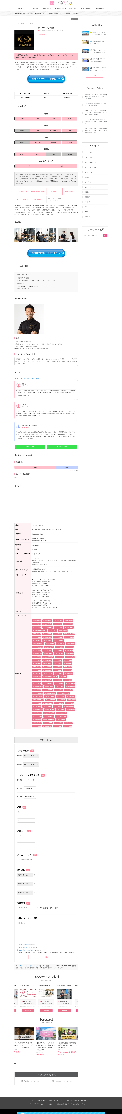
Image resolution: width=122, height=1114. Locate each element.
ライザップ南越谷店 (70, 683)
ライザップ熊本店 (37, 624)
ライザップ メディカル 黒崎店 (39, 630)
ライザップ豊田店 (47, 660)
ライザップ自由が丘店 (61, 712)
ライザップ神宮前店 (37, 722)
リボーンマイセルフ (90, 187)
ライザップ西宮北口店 (38, 647)
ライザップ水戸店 (68, 670)
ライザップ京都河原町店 (38, 643)
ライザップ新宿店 (37, 719)
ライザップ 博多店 (69, 627)
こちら (53, 968)
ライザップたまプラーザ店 (63, 693)
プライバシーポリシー (25, 947)
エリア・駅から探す (90, 167)
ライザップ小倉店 (52, 630)
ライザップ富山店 (47, 670)
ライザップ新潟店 (57, 670)
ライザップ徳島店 (47, 633)
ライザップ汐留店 (47, 706)
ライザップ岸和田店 (57, 650)
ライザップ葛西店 (68, 680)
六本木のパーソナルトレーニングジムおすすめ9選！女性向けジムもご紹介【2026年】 (96, 97)
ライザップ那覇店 (47, 620)
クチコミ (46, 97)
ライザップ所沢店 (37, 683)
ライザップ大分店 (47, 624)
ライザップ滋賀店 (37, 640)
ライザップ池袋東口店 (38, 709)
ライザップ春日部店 (58, 683)
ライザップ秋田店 (37, 726)
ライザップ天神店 (58, 627)
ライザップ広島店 (37, 637)
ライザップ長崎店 (57, 624)
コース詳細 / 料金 (67, 93)
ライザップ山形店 (58, 722)
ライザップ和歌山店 (57, 637)
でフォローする (31, 1081)
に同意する (27, 944)
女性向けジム (42, 1054)
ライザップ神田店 (37, 706)
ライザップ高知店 (63, 630)
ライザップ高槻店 (59, 647)
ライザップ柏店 (62, 676)
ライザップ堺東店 (69, 650)
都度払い (87, 216)
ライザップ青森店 (57, 726)
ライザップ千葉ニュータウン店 (50, 676)
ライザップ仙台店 (69, 722)
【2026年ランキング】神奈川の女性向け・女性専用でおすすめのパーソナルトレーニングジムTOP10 (45, 1046)
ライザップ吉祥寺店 (50, 699)
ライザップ (74, 8)
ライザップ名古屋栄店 (48, 656)
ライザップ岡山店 (47, 637)
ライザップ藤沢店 (37, 689)
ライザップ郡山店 (48, 722)
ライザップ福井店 (68, 666)
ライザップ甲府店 (57, 666)
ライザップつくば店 (47, 673)
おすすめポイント (25, 93)
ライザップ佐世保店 (68, 624)
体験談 (18, 1052)
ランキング (48, 8)
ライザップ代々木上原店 (48, 719)
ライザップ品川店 (71, 709)
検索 (105, 235)
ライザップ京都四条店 (58, 640)
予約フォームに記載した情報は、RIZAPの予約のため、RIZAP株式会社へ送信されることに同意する (46, 953)
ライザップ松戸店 (37, 680)
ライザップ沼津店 (47, 663)
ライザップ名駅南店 (70, 656)
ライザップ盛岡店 (47, 726)
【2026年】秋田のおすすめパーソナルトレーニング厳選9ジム (95, 104)
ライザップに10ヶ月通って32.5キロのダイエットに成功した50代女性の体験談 (23, 1045)
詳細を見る (28, 1010)
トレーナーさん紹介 (25, 97)
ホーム (22, 8)
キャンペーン (88, 172)
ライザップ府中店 (61, 699)
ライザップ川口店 (59, 686)
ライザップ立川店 (60, 696)
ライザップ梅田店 (70, 653)
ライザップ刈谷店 (37, 660)
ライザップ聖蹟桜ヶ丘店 (38, 699)
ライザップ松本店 (37, 666)
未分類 (87, 212)
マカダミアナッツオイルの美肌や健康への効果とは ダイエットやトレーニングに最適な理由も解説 (96, 130)
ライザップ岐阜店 (68, 663)
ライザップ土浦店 (37, 673)
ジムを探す (34, 8)
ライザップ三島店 (57, 663)
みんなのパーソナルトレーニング (28, 966)
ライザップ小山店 (69, 673)
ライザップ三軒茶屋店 (49, 712)
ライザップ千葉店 (47, 680)
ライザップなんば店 (58, 653)
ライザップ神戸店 (71, 643)
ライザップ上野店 (70, 703)
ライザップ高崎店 (37, 676)
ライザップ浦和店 (49, 686)
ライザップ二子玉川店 (38, 696)
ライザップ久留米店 (47, 627)
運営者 (50, 1100)
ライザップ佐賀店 (37, 627)
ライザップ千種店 (37, 656)
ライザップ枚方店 (70, 647)
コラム (87, 177)
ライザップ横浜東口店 (50, 693)
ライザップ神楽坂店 (48, 716)
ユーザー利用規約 (24, 944)
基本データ (67, 97)
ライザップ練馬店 (37, 703)
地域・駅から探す (42, 1100)
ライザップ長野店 (47, 666)
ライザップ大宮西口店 (38, 686)
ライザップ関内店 (69, 689)
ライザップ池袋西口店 (69, 706)
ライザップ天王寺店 (37, 653)
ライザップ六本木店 (37, 712)
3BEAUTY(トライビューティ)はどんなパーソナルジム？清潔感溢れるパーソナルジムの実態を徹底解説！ (96, 112)
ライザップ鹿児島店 (57, 620)
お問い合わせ (84, 1100)
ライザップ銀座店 (57, 706)
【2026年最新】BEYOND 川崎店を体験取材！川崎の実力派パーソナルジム (67, 1045)
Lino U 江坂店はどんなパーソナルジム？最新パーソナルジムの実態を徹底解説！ (96, 121)
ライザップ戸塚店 (58, 689)
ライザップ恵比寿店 (60, 719)
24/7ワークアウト (87, 8)
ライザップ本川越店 (47, 683)
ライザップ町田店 (71, 696)
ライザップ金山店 (59, 656)
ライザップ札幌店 (68, 726)
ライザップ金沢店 (37, 670)
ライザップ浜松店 (68, 660)
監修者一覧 (100, 8)
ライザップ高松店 (57, 633)
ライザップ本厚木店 (47, 689)
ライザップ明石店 (60, 643)
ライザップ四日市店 (69, 637)
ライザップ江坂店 (47, 650)
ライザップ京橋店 (48, 653)
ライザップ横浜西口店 (38, 693)
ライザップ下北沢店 (49, 709)
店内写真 (46, 93)
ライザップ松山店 (37, 633)
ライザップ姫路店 (50, 643)
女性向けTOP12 (61, 8)
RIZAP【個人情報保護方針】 (27, 950)
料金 (86, 207)
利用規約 (69, 1100)
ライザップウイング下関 (69, 633)
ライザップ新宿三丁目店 (60, 716)
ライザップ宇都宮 (58, 673)
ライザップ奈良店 (47, 640)
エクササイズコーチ (90, 162)
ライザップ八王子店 (49, 696)
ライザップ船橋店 (57, 680)
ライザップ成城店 (60, 709)
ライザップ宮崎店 (69, 620)
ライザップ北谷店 (37, 620)
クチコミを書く (62, 446)
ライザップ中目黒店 (37, 716)
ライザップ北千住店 (47, 703)
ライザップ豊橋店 (57, 660)
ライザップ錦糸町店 (58, 703)
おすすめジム (64, 1052)
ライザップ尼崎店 (49, 647)
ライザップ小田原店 (70, 686)
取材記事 (87, 197)
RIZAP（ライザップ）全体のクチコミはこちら (27, 379)
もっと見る (31, 446)
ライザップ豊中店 (37, 650)
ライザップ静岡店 (37, 663)
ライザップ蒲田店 (72, 699)
